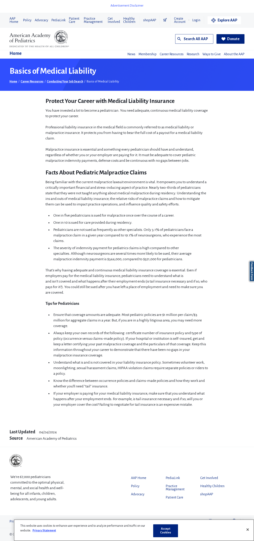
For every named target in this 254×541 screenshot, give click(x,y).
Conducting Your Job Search (65, 81)
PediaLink (58, 20)
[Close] (247, 529)
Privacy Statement (44, 530)
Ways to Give (211, 54)
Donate (233, 39)
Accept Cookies (165, 530)
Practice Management (93, 20)
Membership (148, 54)
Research (193, 54)
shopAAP (149, 20)
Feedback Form (251, 271)
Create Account (180, 20)
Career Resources (172, 54)
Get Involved (114, 20)
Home (16, 53)
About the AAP (234, 54)
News (131, 54)
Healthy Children (129, 20)
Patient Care (74, 20)
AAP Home (14, 20)
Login (196, 20)
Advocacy (41, 20)
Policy (27, 20)
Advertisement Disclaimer (127, 5)
